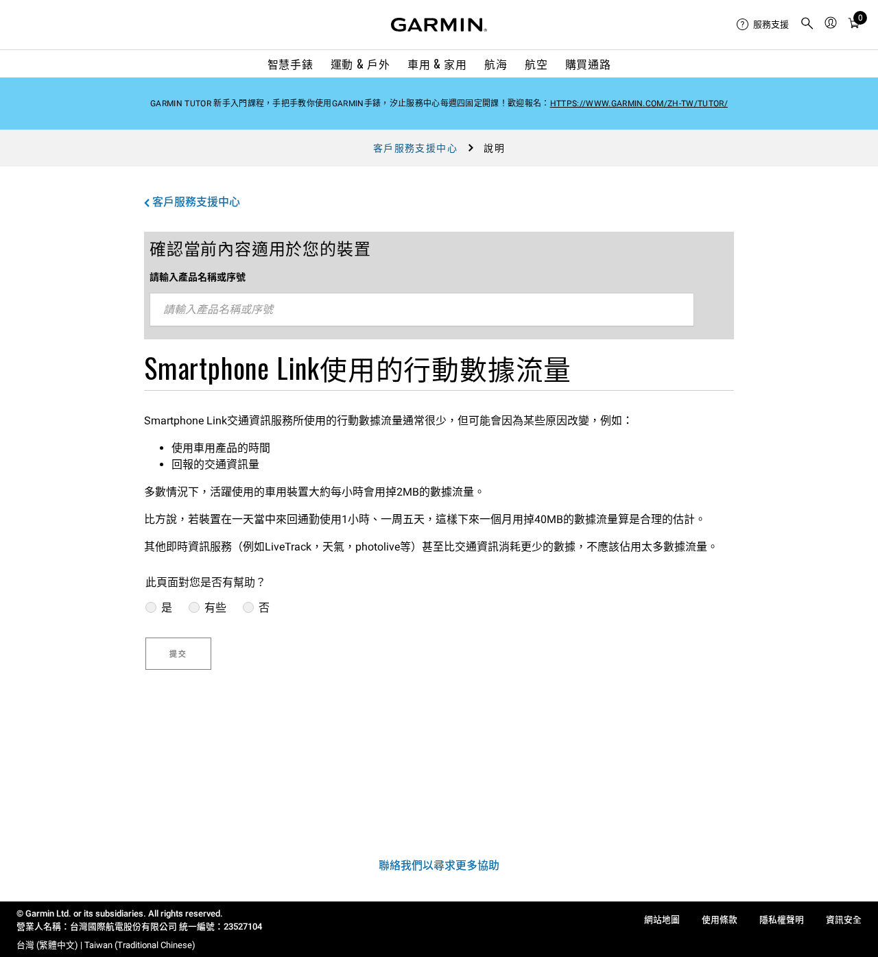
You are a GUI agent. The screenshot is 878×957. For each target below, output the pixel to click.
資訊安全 (844, 919)
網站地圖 (662, 919)
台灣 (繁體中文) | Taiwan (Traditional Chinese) (105, 945)
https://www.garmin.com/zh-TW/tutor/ (639, 103)
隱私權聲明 (781, 919)
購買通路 (588, 64)
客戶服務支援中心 (415, 148)
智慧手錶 (290, 64)
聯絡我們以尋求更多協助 (439, 865)
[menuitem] (763, 24)
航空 (536, 64)
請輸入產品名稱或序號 (198, 276)
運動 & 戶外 (360, 64)
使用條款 (719, 919)
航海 (495, 64)
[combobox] (422, 310)
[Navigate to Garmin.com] (439, 24)
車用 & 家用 (436, 64)
